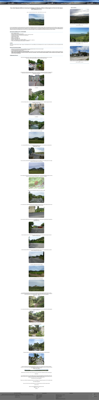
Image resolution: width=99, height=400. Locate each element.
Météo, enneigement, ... (39, 396)
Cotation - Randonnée (39, 394)
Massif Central (48, 4)
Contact (37, 398)
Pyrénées (28, 4)
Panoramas (69, 4)
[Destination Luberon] (92, 396)
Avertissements (38, 397)
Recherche (89, 4)
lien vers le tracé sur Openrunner (23, 35)
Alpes (9, 4)
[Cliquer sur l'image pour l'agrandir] (36, 70)
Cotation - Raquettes (39, 395)
